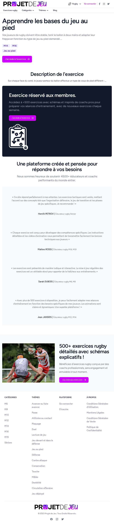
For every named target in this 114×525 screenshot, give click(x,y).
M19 (6, 437)
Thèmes (42, 10)
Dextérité (36, 482)
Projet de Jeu (50, 513)
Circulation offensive (42, 488)
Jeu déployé (38, 493)
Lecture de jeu (39, 434)
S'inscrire (63, 409)
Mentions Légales (95, 412)
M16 (6, 431)
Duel (34, 429)
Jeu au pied (37, 449)
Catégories (27, 10)
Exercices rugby (10, 10)
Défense (36, 454)
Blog (55, 10)
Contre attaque (39, 460)
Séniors (8, 442)
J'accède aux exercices (72, 380)
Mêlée (35, 477)
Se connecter (90, 4)
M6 (6, 403)
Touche (35, 471)
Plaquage (36, 423)
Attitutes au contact (42, 418)
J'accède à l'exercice (15, 59)
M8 (6, 409)
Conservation (38, 466)
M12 (6, 420)
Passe (34, 412)
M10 (6, 415)
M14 (6, 426)
